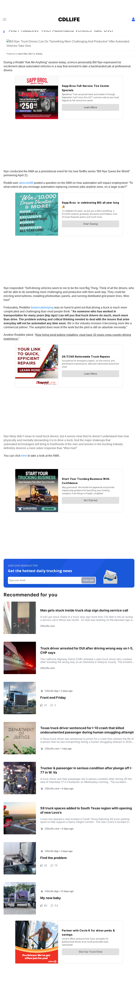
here (24, 455)
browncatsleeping (42, 307)
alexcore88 (26, 182)
